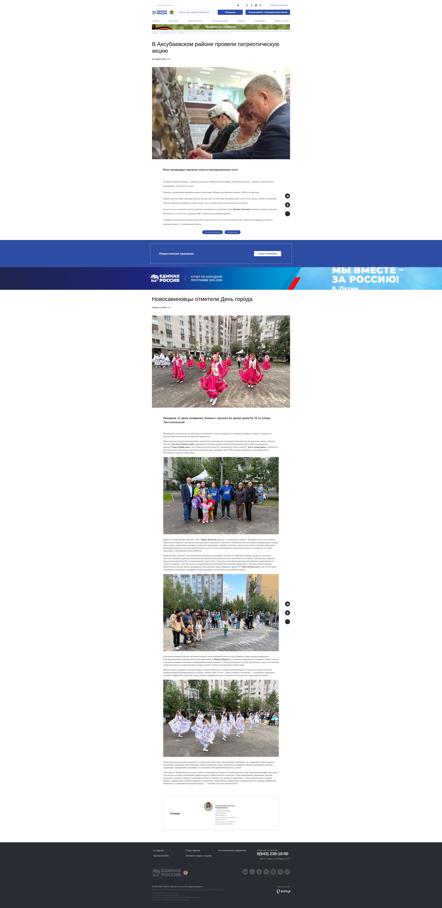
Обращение (230, 12)
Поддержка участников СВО (221, 27)
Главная (155, 33)
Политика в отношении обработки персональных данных (176, 897)
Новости (182, 33)
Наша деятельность (195, 21)
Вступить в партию (282, 21)
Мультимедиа (260, 21)
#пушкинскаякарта (212, 232)
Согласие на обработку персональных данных (171, 900)
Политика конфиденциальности (165, 895)
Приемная (241, 21)
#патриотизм (232, 232)
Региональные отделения (232, 850)
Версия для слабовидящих (279, 5)
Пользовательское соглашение (165, 893)
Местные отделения (220, 21)
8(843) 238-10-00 (272, 853)
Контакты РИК (161, 856)
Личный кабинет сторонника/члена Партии (267, 12)
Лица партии (173, 21)
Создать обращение (267, 254)
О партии (155, 21)
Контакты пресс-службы (199, 856)
